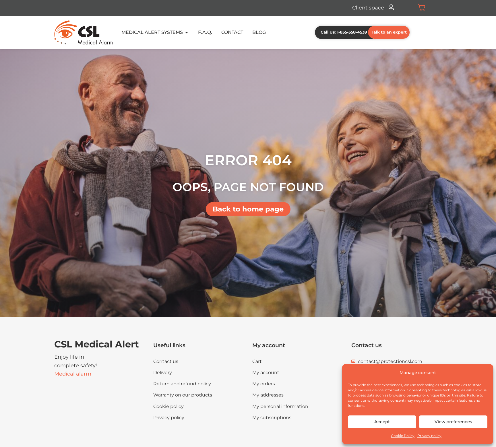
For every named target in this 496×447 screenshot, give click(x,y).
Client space (368, 8)
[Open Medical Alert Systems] (186, 32)
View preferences (453, 421)
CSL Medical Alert (96, 344)
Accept (382, 421)
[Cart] (421, 8)
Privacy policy (429, 436)
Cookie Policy (402, 436)
